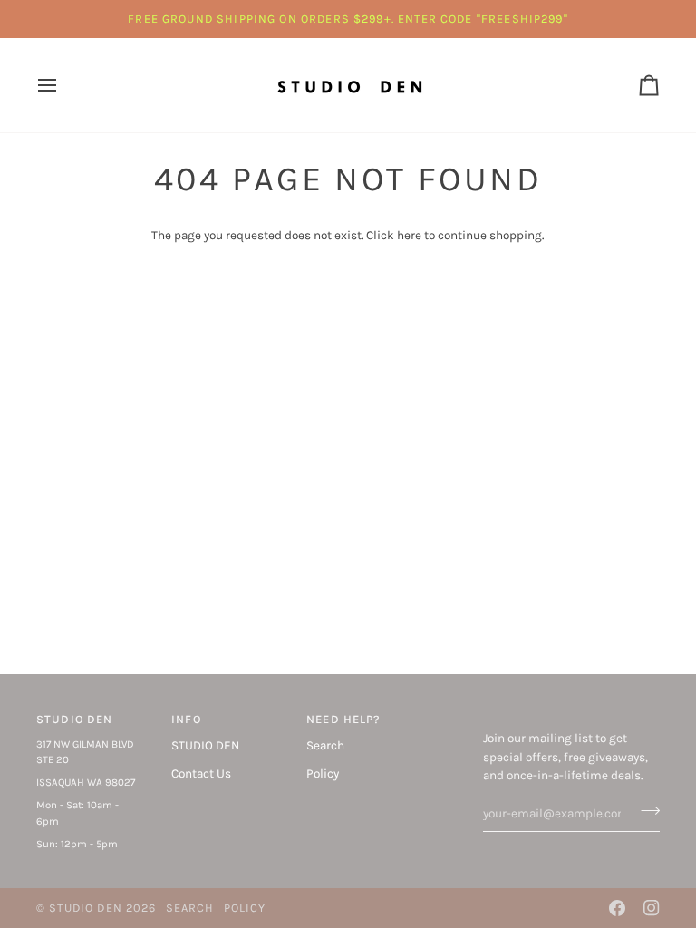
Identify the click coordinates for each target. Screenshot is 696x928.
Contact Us (201, 773)
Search (325, 745)
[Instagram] (651, 908)
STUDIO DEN (205, 745)
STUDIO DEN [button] (74, 719)
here (409, 235)
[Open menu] (63, 85)
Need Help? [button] (343, 719)
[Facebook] (617, 908)
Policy (322, 773)
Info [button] (186, 719)
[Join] (645, 811)
